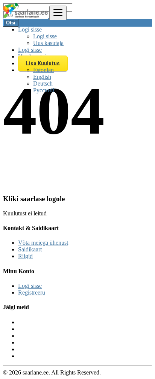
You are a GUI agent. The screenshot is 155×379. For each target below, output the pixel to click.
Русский (44, 90)
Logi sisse (45, 36)
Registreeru (31, 292)
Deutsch (43, 83)
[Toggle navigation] (58, 13)
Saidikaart (30, 249)
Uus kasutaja (48, 43)
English (42, 77)
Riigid (25, 256)
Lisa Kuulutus (43, 63)
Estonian (43, 70)
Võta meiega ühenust (43, 242)
